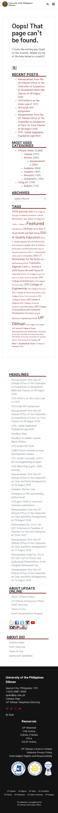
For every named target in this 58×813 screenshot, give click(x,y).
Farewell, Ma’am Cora (23, 489)
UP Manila (8, 795)
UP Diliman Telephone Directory (23, 702)
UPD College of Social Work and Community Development (29, 310)
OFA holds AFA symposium (25, 406)
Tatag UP (23, 182)
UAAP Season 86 (20, 271)
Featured (35, 224)
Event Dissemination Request (27, 613)
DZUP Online (29, 741)
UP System (11, 791)
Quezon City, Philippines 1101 (22, 688)
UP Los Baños (43, 791)
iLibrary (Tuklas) (29, 734)
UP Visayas (49, 795)
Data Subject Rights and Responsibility (30, 755)
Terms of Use (18, 609)
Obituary (27, 229)
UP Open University (35, 795)
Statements (30, 179)
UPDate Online (26, 151)
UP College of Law (34, 274)
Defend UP (32, 219)
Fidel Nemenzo (17, 229)
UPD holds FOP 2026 (22, 446)
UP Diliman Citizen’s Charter (36, 748)
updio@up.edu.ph (15, 695)
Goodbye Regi (18, 434)
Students (29, 172)
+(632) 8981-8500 (16, 692)
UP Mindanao (19, 795)
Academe (29, 168)
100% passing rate (22, 211)
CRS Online (29, 731)
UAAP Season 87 (36, 271)
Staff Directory (17, 647)
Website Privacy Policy (39, 752)
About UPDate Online (22, 597)
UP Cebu (32, 791)
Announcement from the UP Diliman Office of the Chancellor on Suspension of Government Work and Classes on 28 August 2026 (28, 387)
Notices (28, 158)
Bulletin (28, 186)
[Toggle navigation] (53, 4)
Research (29, 175)
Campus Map (13, 699)
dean (25, 219)
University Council (19, 274)
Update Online (16, 642)
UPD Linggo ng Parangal (35, 324)
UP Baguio (22, 791)
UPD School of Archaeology (27, 340)
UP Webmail (29, 727)
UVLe (29, 738)
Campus (28, 154)
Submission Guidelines (21, 656)
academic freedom (27, 215)
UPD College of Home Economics (26, 293)
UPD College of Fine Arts (36, 289)
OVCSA (35, 229)
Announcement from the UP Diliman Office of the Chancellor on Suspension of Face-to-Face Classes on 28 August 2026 (31, 122)
